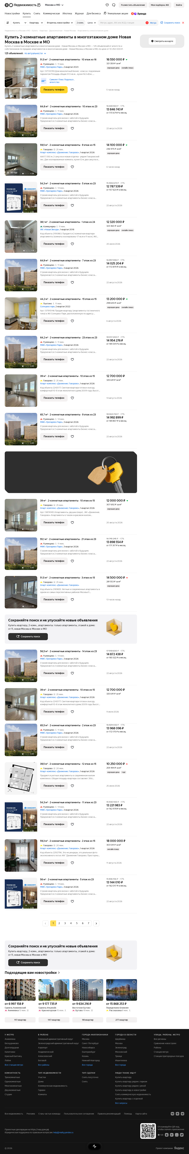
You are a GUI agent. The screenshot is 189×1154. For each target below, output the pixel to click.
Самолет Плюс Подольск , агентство (62, 80)
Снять (85, 1081)
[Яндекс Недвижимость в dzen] (177, 1113)
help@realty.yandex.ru (63, 1132)
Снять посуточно (90, 1077)
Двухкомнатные (13, 1090)
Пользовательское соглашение (79, 1114)
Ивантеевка (121, 1060)
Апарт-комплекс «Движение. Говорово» (59, 152)
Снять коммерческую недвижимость (133, 1094)
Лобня (8, 1060)
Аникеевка (10, 1039)
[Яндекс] (179, 1148)
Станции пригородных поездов (169, 1056)
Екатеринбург (88, 1052)
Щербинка (120, 1039)
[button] (113, 5)
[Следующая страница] (96, 923)
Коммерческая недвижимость (52, 1086)
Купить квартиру (123, 1077)
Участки (42, 1077)
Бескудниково (12, 1043)
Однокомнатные (13, 1081)
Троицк (118, 1056)
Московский (121, 1052)
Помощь (128, 1114)
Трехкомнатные (12, 1077)
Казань (85, 1056)
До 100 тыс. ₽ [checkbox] (18, 485)
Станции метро (161, 1052)
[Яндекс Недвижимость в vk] (172, 1113)
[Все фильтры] (8, 23)
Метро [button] (153, 23)
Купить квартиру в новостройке (130, 1090)
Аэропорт (43, 1047)
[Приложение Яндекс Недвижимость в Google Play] (171, 1134)
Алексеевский (45, 1056)
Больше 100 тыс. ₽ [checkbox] (41, 485)
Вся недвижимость (14, 1114)
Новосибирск (88, 1047)
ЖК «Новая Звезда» (49, 229)
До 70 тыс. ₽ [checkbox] (57, 476)
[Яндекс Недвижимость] (23, 5)
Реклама (31, 1114)
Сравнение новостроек (165, 1043)
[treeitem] (13, 13)
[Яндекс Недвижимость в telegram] (182, 1113)
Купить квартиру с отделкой (129, 1098)
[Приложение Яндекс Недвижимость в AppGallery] (177, 1134)
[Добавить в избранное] (72, 89)
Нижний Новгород (91, 1060)
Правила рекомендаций (109, 1114)
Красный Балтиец (13, 1056)
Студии (8, 1094)
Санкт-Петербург (90, 1043)
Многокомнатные (13, 1086)
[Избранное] (107, 5)
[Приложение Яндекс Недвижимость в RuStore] (182, 1134)
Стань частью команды (49, 1114)
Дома (40, 1081)
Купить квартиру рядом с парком (131, 1081)
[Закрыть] (183, 23)
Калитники (10, 1052)
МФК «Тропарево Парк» (51, 67)
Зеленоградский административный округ (58, 1043)
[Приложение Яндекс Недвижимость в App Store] (166, 1134)
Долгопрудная (12, 1047)
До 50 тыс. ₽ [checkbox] (37, 476)
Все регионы (160, 1039)
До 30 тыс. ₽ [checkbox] (18, 476)
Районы (157, 1047)
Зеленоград (121, 1047)
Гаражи (41, 1090)
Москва (85, 1039)
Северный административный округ (55, 1039)
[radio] (59, 923)
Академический (45, 1052)
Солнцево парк (47, 306)
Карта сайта (141, 1114)
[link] (179, 5)
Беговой (42, 1060)
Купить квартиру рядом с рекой (130, 1086)
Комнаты (42, 1094)
